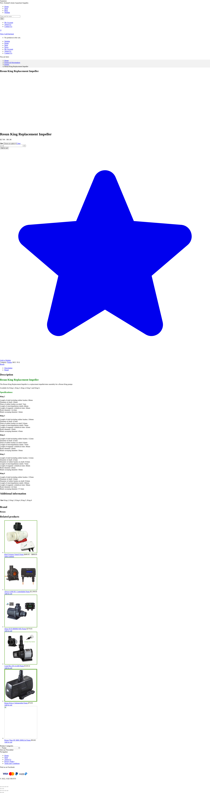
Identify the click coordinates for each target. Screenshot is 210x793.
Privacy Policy (9, 761)
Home (6, 756)
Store (6, 757)
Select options (9, 556)
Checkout (10, 34)
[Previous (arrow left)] (1, 788)
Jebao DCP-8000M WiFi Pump (15, 629)
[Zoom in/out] (1, 786)
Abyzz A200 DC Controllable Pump (17, 592)
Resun (2, 364)
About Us (7, 759)
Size (1, 143)
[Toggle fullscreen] (3, 786)
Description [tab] (8, 368)
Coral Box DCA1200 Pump (14, 666)
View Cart (3, 34)
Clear (18, 143)
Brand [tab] (6, 370)
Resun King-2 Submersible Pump (16, 703)
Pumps (9, 362)
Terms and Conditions (12, 763)
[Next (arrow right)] (3, 788)
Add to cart (4, 148)
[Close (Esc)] (7, 786)
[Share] (5, 786)
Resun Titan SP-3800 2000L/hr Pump (17, 740)
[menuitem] (6, 7)
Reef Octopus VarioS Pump (14, 554)
